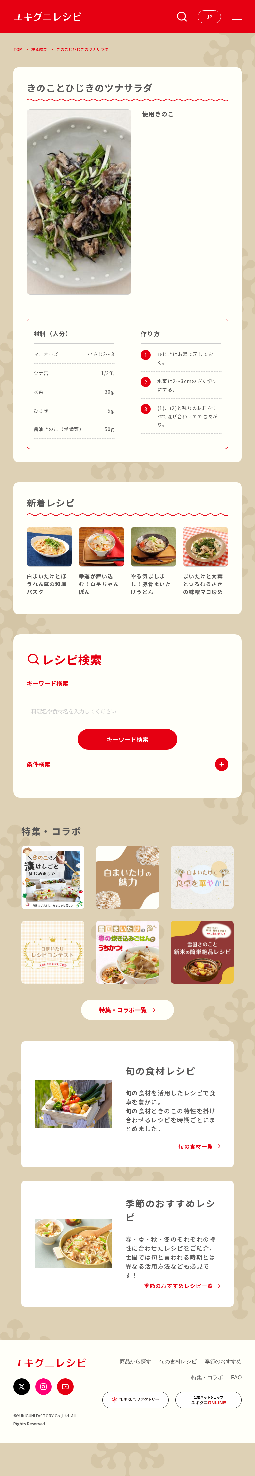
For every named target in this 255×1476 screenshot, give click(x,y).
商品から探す (135, 1361)
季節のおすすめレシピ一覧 (178, 1286)
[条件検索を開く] (182, 17)
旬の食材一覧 (195, 1146)
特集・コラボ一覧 (123, 1009)
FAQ (236, 1377)
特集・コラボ (207, 1377)
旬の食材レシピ (178, 1361)
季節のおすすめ (223, 1361)
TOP (17, 49)
